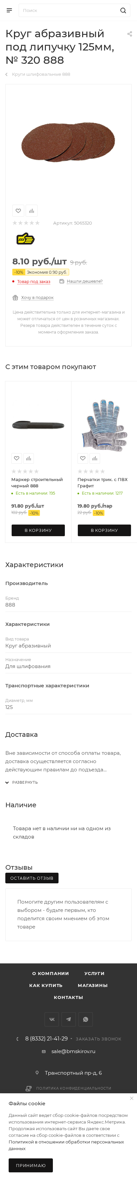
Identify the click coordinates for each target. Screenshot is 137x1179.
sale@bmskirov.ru (73, 1051)
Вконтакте (52, 1019)
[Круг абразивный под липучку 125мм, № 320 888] (68, 143)
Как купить (46, 985)
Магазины (92, 985)
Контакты (68, 997)
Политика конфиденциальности (73, 1088)
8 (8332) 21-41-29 (46, 1038)
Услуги (94, 973)
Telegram (69, 1019)
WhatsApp (85, 1019)
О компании (50, 973)
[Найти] (122, 10)
